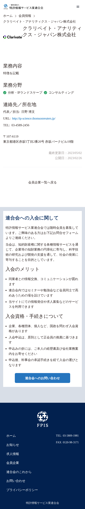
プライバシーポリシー (22, 490)
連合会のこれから (19, 472)
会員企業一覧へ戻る (42, 182)
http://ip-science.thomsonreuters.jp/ (33, 118)
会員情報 (25, 15)
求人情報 (12, 454)
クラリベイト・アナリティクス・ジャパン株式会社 (39, 21)
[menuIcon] (78, 6)
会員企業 (12, 462)
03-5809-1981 (71, 435)
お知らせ (12, 444)
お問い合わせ (15, 480)
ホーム (8, 15)
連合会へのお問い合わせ (42, 378)
